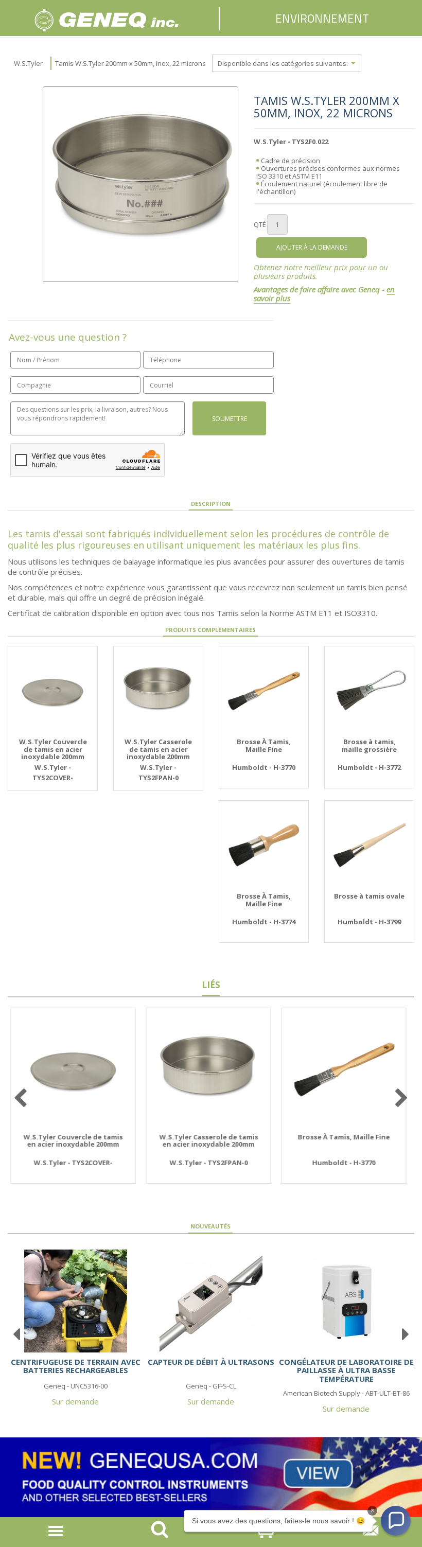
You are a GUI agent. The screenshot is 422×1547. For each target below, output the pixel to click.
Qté (260, 224)
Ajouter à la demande (311, 247)
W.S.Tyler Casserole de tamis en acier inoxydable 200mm (158, 749)
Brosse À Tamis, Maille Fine (264, 745)
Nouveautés (210, 1226)
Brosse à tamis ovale (369, 896)
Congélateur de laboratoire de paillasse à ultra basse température (346, 1370)
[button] (396, 1521)
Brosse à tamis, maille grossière (369, 745)
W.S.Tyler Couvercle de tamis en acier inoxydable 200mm (53, 749)
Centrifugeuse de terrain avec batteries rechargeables (75, 1366)
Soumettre (229, 418)
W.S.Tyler (28, 63)
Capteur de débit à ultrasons (211, 1362)
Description (211, 503)
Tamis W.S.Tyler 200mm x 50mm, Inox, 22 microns (130, 63)
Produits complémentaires (210, 630)
